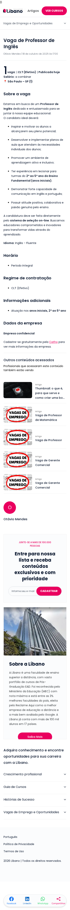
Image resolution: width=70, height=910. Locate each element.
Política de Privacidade (19, 844)
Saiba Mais (35, 737)
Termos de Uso (14, 851)
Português (10, 837)
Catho (53, 342)
